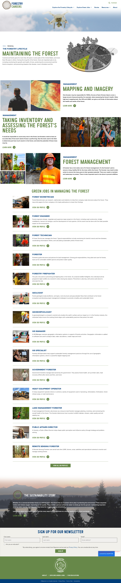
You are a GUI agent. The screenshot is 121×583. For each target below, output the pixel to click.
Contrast (114, 3)
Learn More (67, 105)
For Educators (73, 575)
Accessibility (77, 581)
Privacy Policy (73, 547)
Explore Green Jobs (57, 575)
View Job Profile (38, 207)
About (44, 575)
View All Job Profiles (60, 465)
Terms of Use (69, 581)
